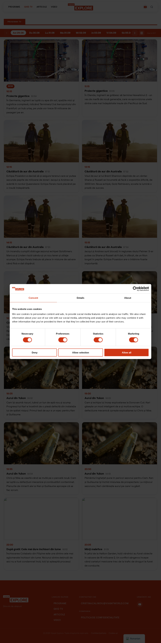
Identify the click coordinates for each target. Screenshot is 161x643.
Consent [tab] (33, 298)
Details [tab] (80, 298)
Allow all (126, 352)
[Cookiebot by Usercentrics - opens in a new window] (135, 288)
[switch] (62, 339)
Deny (34, 352)
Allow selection (80, 352)
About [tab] (127, 298)
